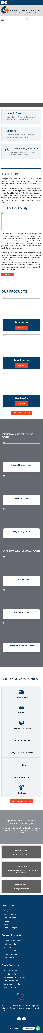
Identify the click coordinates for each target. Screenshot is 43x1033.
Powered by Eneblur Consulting (21, 1031)
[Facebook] (2, 2)
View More (21, 328)
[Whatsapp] (38, 1028)
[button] (2, 20)
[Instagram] (6, 2)
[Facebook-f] (19, 1018)
